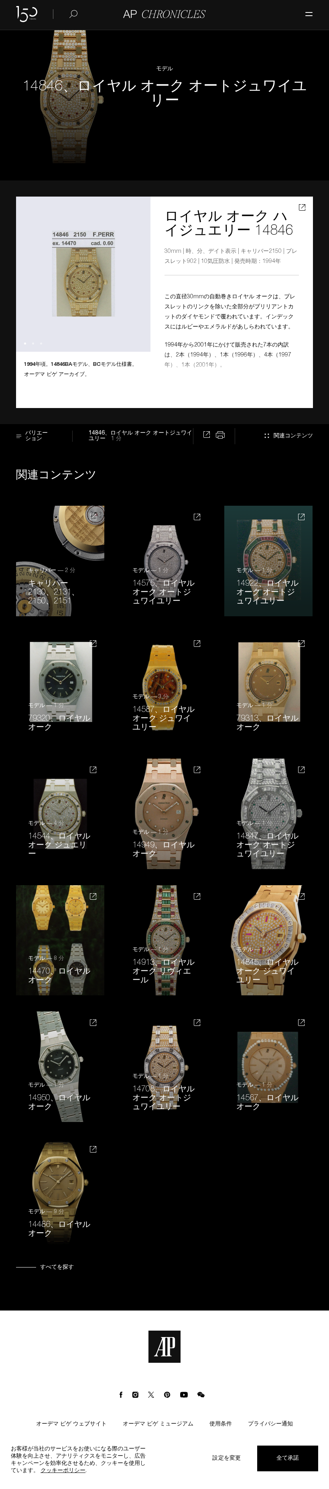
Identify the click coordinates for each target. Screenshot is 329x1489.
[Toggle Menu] (305, 10)
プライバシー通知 (270, 1424)
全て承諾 (287, 1458)
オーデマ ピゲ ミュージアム (158, 1424)
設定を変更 (226, 1458)
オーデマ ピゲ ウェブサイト (71, 1424)
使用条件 (220, 1424)
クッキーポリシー (63, 1471)
